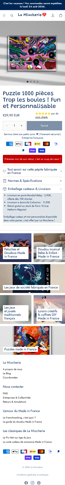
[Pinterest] (39, 483)
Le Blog (7, 373)
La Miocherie (37, 467)
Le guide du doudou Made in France (22, 421)
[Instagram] (32, 483)
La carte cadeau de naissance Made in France (27, 441)
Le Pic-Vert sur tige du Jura (17, 437)
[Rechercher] (12, 15)
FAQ (5, 393)
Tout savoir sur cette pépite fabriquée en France (32, 171)
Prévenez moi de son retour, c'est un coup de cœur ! (33, 159)
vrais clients (41, 117)
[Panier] (61, 15)
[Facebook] (26, 483)
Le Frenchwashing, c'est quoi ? (19, 417)
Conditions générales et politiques (32, 474)
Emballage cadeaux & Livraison (29, 188)
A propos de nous (12, 369)
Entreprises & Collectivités (17, 397)
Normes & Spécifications (25, 180)
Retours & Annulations (14, 402)
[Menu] (4, 16)
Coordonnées (10, 377)
